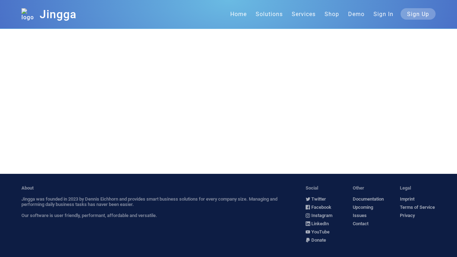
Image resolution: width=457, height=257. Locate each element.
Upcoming (363, 207)
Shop (332, 14)
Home (238, 14)
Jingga (58, 14)
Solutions (269, 14)
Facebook (320, 207)
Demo (356, 14)
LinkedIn (319, 223)
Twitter (318, 199)
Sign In (383, 14)
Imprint (407, 199)
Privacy (407, 215)
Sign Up (418, 14)
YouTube (320, 232)
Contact (360, 223)
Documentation (368, 199)
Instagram (321, 215)
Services (304, 14)
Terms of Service (417, 207)
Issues (360, 215)
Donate (318, 240)
